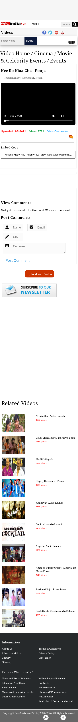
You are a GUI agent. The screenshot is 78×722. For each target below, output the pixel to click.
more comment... (61, 210)
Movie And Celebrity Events (18, 692)
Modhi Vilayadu (44, 459)
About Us (7, 648)
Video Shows (9, 687)
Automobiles (46, 696)
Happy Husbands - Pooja (50, 481)
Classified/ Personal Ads (53, 692)
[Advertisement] (39, 10)
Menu (71, 42)
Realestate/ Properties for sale (56, 701)
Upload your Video (40, 274)
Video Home (15, 53)
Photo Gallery (47, 687)
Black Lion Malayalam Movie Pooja (55, 437)
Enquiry (6, 657)
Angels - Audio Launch (48, 546)
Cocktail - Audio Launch (49, 524)
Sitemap (6, 662)
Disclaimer (45, 657)
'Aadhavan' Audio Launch (49, 502)
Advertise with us (11, 653)
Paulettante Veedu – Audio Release (55, 611)
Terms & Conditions (50, 648)
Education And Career (14, 683)
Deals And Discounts (14, 696)
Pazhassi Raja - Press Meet (51, 589)
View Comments (57, 131)
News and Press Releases (16, 678)
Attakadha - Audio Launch (50, 416)
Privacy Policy (47, 653)
